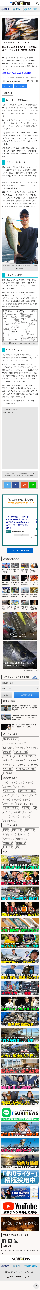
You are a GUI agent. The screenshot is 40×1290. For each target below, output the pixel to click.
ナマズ (6, 795)
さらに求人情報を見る (20, 550)
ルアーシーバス (21, 752)
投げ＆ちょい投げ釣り (26, 769)
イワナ (6, 799)
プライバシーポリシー (17, 1272)
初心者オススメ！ (11, 739)
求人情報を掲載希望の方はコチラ (20, 503)
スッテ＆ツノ (22, 764)
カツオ (15, 816)
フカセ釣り (19, 760)
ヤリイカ (27, 812)
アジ (5, 782)
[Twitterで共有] (7, 485)
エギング (20, 748)
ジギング (7, 760)
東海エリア (8, 839)
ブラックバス (9, 821)
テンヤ (34, 764)
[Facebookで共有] (15, 485)
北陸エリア (23, 834)
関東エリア (30, 830)
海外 (18, 847)
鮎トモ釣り (8, 748)
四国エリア (21, 843)
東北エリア (17, 830)
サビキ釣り (8, 773)
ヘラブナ (25, 816)
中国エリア (8, 843)
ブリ (21, 782)
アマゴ (33, 795)
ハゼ (35, 808)
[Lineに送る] (32, 485)
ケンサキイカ (9, 791)
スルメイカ (19, 787)
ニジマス (23, 795)
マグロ (6, 816)
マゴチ (6, 812)
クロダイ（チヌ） (11, 808)
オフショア (7, 86)
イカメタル (8, 764)
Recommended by (29, 670)
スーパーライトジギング (25, 756)
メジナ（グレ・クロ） (26, 804)
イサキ (29, 782)
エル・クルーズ (8, 412)
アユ (14, 795)
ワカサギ (16, 812)
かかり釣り (8, 769)
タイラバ (7, 756)
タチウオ (16, 799)
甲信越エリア (9, 834)
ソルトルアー (21, 86)
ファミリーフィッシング (14, 743)
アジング (7, 752)
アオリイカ (8, 804)
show (9, 93)
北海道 (6, 830)
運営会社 (7, 1272)
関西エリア (21, 839)
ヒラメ (26, 799)
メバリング (32, 748)
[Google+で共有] (24, 485)
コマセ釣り (32, 760)
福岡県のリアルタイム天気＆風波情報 (17, 73)
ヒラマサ (7, 787)
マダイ (13, 782)
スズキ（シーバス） (27, 791)
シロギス (26, 808)
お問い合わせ (29, 1272)
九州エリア (8, 847)
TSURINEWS (18, 1277)
